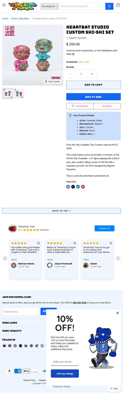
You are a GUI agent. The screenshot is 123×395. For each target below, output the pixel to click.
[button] (8, 93)
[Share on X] (73, 187)
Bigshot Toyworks (78, 38)
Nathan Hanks (26, 264)
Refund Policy (30, 380)
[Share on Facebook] (68, 187)
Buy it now (93, 97)
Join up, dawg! (65, 373)
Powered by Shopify (61, 386)
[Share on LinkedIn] (78, 187)
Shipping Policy (45, 380)
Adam (93, 264)
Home (5, 18)
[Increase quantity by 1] (92, 74)
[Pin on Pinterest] (83, 187)
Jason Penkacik (63, 264)
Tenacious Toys (26, 226)
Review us (104, 228)
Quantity (70, 67)
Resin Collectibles (20, 18)
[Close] (117, 313)
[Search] (109, 6)
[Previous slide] (5, 258)
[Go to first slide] (118, 258)
